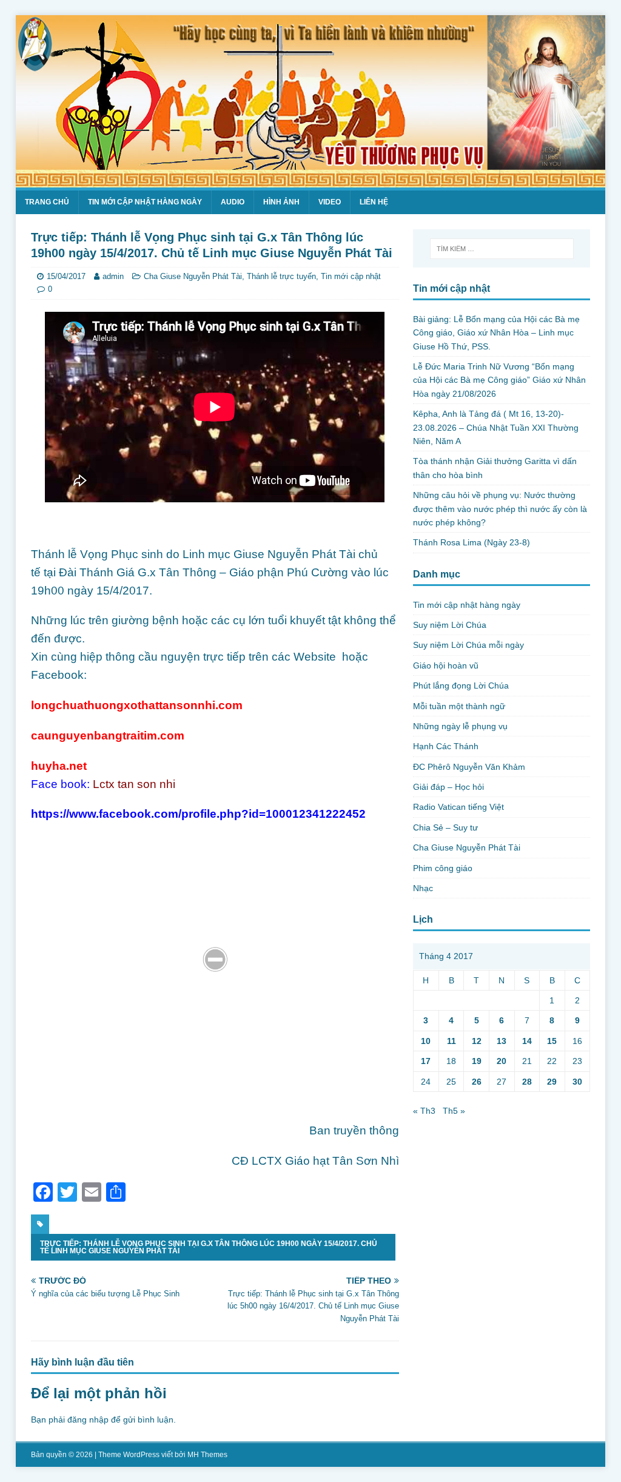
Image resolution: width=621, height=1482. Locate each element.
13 (501, 1041)
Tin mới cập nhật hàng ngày (145, 202)
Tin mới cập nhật (351, 276)
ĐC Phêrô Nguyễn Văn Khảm (469, 767)
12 (477, 1041)
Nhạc (423, 888)
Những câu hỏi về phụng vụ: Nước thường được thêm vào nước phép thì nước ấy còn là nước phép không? (500, 508)
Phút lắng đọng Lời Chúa (461, 685)
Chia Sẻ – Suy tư (445, 827)
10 (426, 1041)
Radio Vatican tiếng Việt (458, 807)
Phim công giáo (442, 868)
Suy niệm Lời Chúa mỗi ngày (468, 645)
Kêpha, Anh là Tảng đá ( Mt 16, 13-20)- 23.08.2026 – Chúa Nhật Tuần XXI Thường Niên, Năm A (496, 427)
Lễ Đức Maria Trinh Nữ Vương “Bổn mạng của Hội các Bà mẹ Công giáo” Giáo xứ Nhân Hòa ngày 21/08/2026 (499, 380)
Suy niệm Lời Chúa (449, 625)
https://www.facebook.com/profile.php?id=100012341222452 (198, 813)
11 (451, 1041)
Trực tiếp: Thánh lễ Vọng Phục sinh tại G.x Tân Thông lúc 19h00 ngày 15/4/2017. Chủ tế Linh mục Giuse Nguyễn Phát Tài (208, 1247)
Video (329, 202)
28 (527, 1081)
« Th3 (424, 1111)
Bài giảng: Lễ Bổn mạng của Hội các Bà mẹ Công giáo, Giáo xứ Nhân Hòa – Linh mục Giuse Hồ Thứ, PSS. (496, 332)
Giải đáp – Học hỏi (448, 787)
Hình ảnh (281, 202)
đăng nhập (88, 1419)
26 (477, 1081)
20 (501, 1061)
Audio (232, 202)
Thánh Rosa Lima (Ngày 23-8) (471, 542)
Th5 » (454, 1111)
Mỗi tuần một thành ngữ (459, 706)
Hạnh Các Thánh (445, 746)
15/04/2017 (66, 276)
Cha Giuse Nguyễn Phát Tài (193, 276)
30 (577, 1081)
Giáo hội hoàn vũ (445, 665)
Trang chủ (47, 202)
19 (477, 1061)
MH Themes (207, 1454)
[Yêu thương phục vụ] (311, 180)
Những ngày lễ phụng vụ (460, 726)
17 (426, 1061)
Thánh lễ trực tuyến (281, 276)
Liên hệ (374, 202)
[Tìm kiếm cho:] (502, 248)
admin (113, 276)
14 (527, 1041)
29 (552, 1081)
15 (552, 1041)
